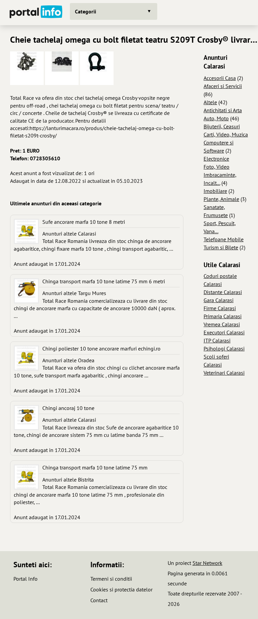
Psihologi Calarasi (224, 348)
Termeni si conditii (111, 578)
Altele (210, 102)
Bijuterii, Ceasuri (222, 126)
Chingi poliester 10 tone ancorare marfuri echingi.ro (101, 348)
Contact (99, 600)
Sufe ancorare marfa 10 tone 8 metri (83, 221)
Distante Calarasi (223, 292)
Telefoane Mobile (224, 239)
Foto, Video (216, 166)
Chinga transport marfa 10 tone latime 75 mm (94, 467)
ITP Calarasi (217, 340)
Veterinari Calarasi (224, 372)
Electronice (216, 158)
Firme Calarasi (220, 308)
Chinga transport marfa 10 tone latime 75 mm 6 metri (103, 281)
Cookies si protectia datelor (121, 589)
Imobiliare (215, 191)
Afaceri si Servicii (223, 86)
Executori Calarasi (224, 332)
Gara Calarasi (218, 300)
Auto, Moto (216, 118)
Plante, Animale (221, 199)
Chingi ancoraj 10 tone (68, 408)
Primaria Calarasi (223, 316)
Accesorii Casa (220, 78)
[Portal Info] (35, 12)
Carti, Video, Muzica (226, 134)
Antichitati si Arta (223, 110)
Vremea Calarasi (222, 324)
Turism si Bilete (221, 247)
